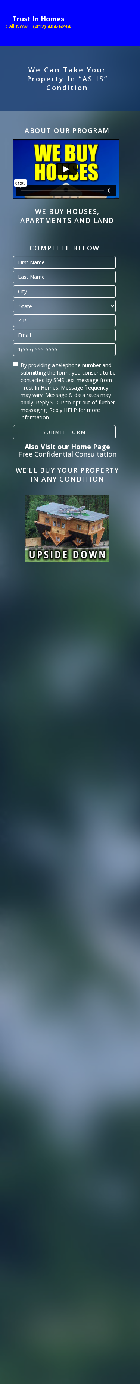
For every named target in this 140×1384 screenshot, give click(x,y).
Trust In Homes (38, 18)
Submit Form (64, 423)
